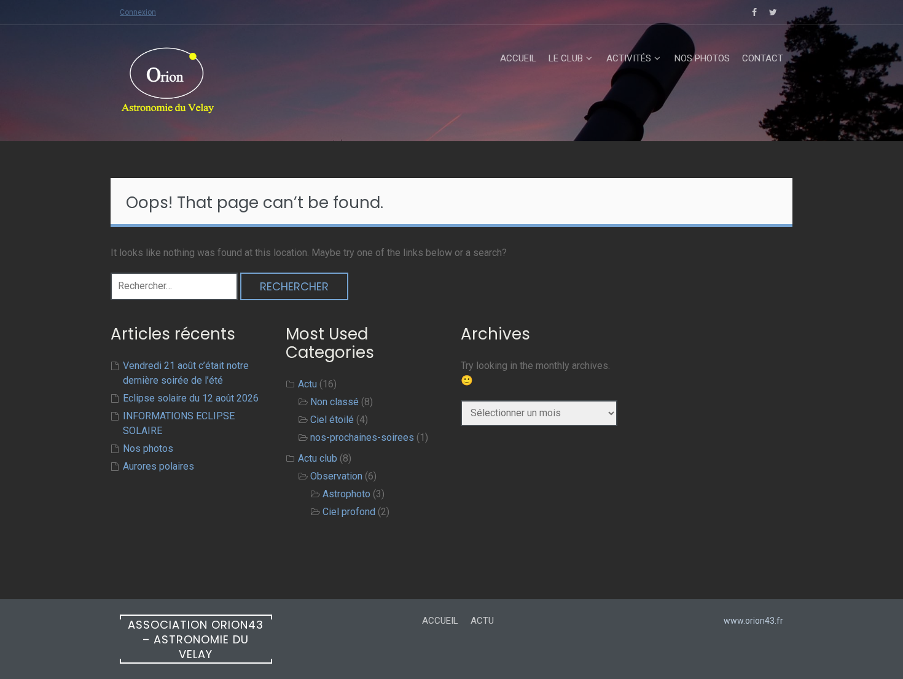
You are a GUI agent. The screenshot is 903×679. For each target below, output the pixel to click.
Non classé (334, 402)
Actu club (317, 458)
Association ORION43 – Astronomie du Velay (196, 639)
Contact (762, 58)
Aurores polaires (158, 466)
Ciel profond (348, 512)
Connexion (138, 12)
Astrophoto (346, 494)
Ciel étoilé (332, 419)
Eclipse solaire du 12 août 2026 (191, 398)
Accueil (518, 58)
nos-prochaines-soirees (362, 437)
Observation (336, 476)
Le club (566, 58)
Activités (628, 58)
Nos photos (702, 58)
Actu (307, 384)
